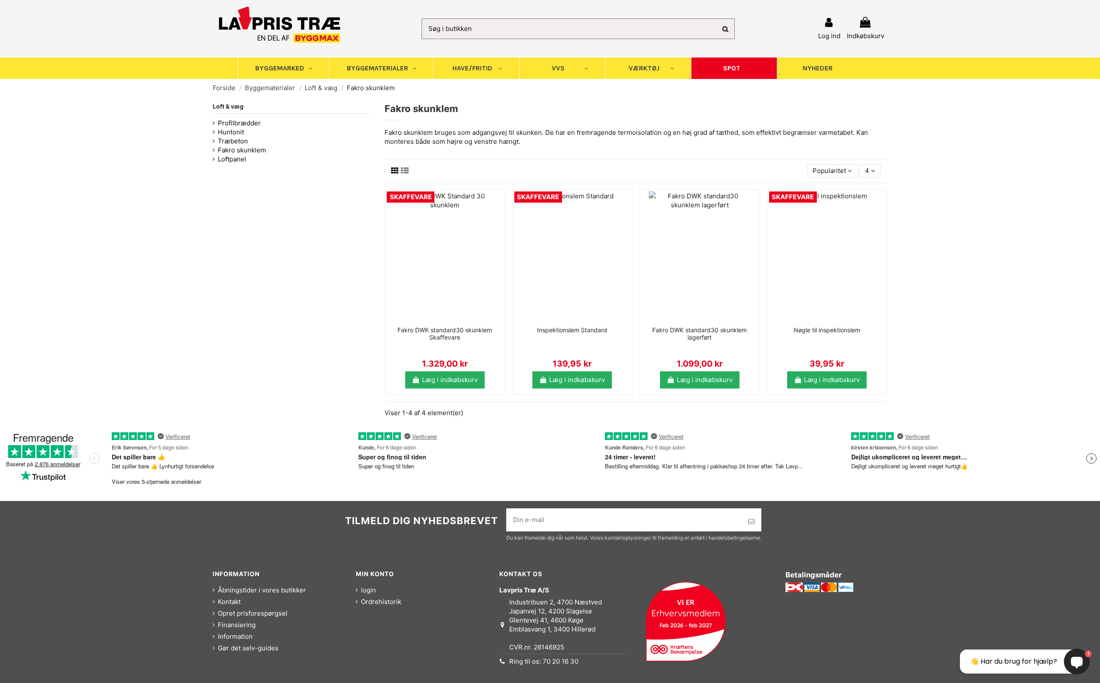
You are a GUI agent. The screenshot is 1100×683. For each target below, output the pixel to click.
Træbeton (233, 141)
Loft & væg (228, 106)
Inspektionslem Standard (572, 330)
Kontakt (229, 602)
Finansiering (237, 625)
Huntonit (231, 132)
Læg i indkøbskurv (450, 380)
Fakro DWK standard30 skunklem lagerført (699, 333)
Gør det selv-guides (248, 648)
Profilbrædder (239, 123)
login (368, 590)
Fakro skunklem (242, 150)
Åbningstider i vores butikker (262, 590)
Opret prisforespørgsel (252, 613)
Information (235, 636)
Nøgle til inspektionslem (827, 330)
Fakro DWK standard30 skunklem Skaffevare (444, 333)
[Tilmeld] (751, 521)
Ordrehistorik (381, 602)
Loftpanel (232, 159)
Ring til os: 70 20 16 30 (543, 661)
